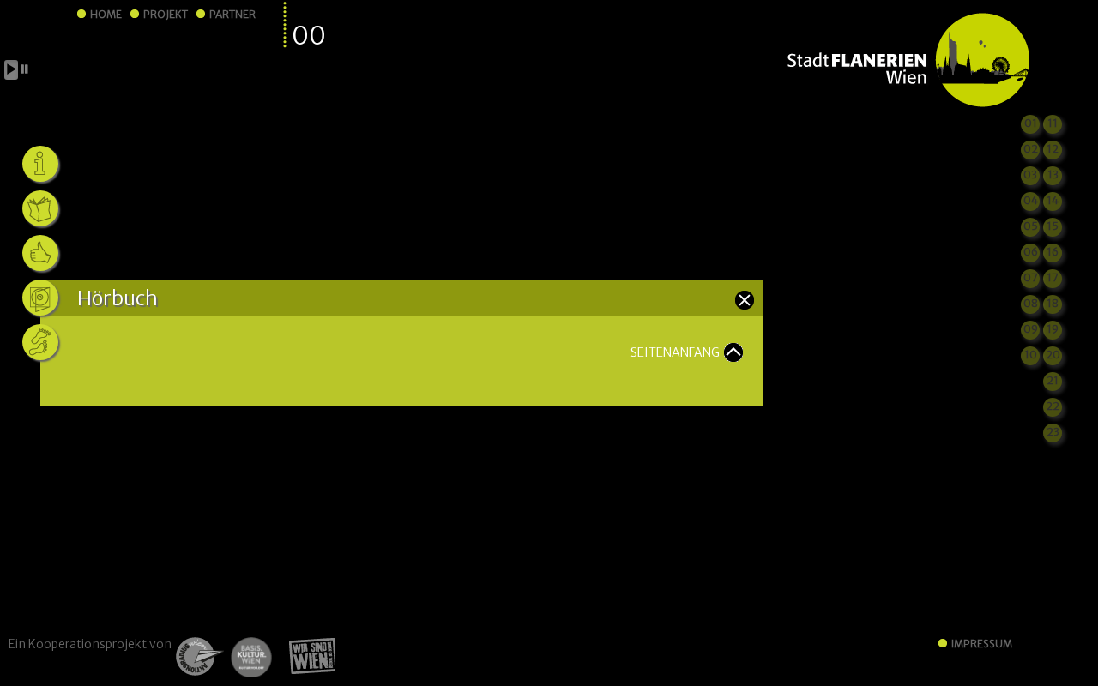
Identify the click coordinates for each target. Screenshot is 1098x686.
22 (1052, 406)
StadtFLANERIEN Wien (908, 61)
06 (1030, 251)
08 (1030, 303)
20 (1053, 354)
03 (1030, 174)
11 (1052, 123)
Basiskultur (251, 656)
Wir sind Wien (306, 656)
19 (1053, 328)
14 (1053, 200)
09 (1030, 328)
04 (1030, 200)
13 (1053, 174)
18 (1053, 303)
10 (1030, 354)
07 (1030, 277)
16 (1053, 251)
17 (1053, 277)
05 (1030, 226)
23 (1053, 431)
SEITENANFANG (675, 352)
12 (1053, 148)
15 (1053, 226)
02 (1030, 148)
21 (1053, 380)
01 (1030, 123)
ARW (198, 656)
